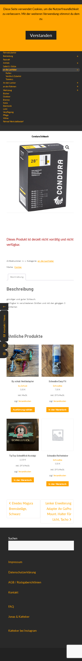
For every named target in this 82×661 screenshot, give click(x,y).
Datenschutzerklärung (22, 572)
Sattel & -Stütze (9, 66)
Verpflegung (8, 112)
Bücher (6, 93)
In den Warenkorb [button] (57, 409)
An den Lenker (41, 82)
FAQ (11, 606)
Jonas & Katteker (19, 616)
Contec (18, 267)
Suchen (12, 538)
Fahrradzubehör (9, 52)
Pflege (6, 115)
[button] (67, 147)
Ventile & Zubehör (13, 76)
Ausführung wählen (22, 409)
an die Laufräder (41, 70)
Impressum (15, 562)
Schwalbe (57, 385)
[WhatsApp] (4, 346)
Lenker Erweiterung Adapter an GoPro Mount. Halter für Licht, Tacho (58, 511)
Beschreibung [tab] (16, 277)
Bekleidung (41, 56)
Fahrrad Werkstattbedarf (13, 121)
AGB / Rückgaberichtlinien (24, 582)
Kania (5, 103)
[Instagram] (4, 354)
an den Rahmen (41, 86)
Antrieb (41, 63)
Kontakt (13, 592)
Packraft (6, 59)
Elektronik (7, 106)
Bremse (6, 100)
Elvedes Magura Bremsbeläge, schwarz (21, 508)
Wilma (5, 118)
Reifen (8, 73)
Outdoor (6, 96)
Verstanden (41, 35)
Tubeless (9, 79)
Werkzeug (41, 90)
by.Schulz (22, 385)
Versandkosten (24, 401)
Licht (5, 109)
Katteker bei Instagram (22, 630)
